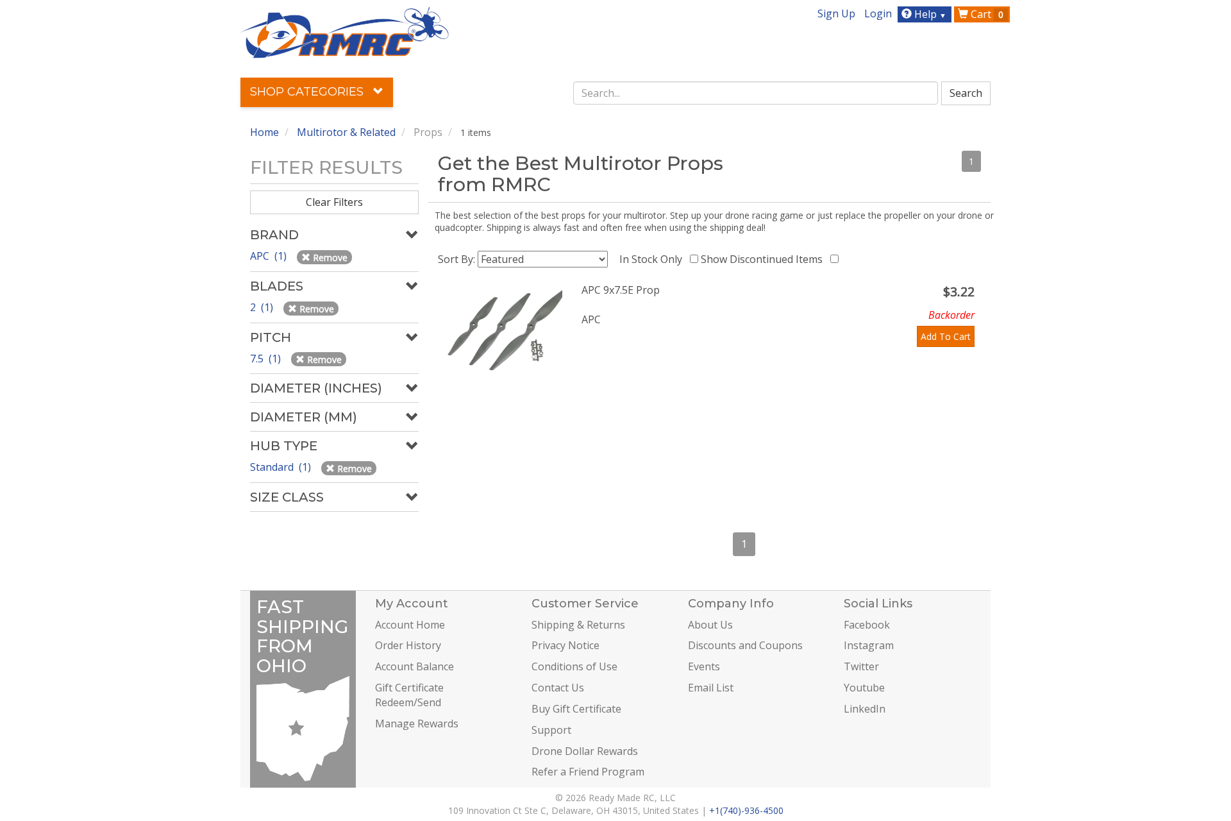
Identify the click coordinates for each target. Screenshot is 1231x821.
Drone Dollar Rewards (585, 751)
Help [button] (929, 14)
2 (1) (263, 307)
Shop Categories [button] (308, 92)
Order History (408, 645)
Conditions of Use (574, 666)
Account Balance (414, 666)
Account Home (410, 625)
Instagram (869, 645)
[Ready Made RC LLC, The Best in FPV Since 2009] (344, 31)
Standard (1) (282, 467)
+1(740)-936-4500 (746, 810)
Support (551, 730)
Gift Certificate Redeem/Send (409, 695)
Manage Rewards (416, 723)
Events (704, 666)
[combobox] (756, 93)
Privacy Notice (565, 645)
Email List (710, 688)
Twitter (861, 666)
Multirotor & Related (346, 132)
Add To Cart (946, 336)
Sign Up (836, 13)
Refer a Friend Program (588, 772)
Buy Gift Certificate (576, 709)
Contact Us (558, 688)
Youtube (864, 688)
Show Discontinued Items (764, 259)
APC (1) (269, 256)
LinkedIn (864, 709)
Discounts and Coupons (745, 645)
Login (878, 13)
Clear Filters (334, 202)
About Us (710, 625)
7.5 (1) (266, 358)
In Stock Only (653, 259)
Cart (985, 14)
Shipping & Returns (578, 625)
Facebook (867, 625)
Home (264, 132)
